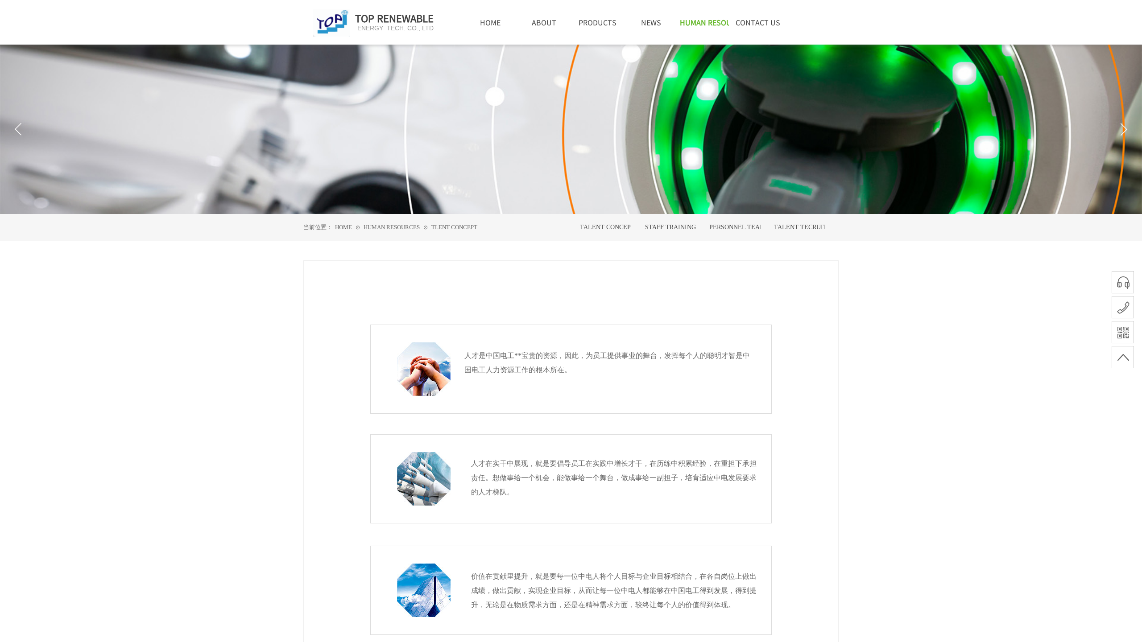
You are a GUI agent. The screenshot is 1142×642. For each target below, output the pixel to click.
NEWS (651, 22)
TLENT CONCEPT (454, 227)
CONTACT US (758, 22)
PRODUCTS (598, 22)
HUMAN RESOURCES (392, 227)
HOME (343, 227)
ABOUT (544, 22)
